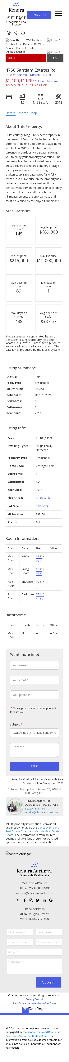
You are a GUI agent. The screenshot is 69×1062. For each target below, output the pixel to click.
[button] (39, 15)
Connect (39, 15)
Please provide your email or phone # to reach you (33, 710)
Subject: (15, 724)
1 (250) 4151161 (35, 808)
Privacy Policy (34, 999)
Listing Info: (16, 428)
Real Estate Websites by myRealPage (34, 1003)
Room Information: (22, 538)
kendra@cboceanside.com (41, 812)
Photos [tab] (23, 113)
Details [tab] (11, 113)
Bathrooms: (16, 615)
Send (34, 766)
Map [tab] (33, 113)
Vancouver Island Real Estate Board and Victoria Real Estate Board (33, 831)
